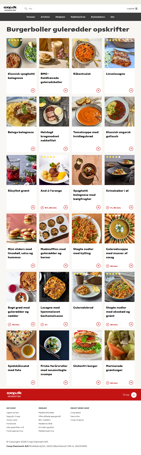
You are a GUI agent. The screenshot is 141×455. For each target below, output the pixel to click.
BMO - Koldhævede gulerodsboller (51, 78)
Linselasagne (115, 73)
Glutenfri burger (85, 366)
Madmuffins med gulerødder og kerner (53, 253)
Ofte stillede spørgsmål (50, 416)
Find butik (11, 424)
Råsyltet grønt (18, 190)
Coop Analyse (77, 420)
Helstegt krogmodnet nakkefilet (50, 136)
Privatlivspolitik (46, 427)
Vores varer (11, 420)
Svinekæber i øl (117, 190)
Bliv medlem (45, 420)
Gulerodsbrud (83, 307)
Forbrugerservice (14, 431)
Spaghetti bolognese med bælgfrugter (84, 195)
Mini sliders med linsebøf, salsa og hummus (20, 253)
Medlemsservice (46, 431)
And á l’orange (51, 190)
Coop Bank (75, 412)
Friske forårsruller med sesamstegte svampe (54, 370)
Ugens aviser (12, 412)
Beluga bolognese (21, 132)
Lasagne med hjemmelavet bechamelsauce (52, 311)
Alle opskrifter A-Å (15, 427)
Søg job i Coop (13, 416)
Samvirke (75, 416)
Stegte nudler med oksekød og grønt (118, 311)
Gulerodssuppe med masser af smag (117, 253)
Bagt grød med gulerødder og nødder (19, 311)
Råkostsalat (82, 73)
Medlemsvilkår (45, 424)
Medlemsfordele (46, 412)
